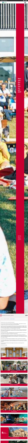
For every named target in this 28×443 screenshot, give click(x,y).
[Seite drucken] (25, 315)
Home (2, 318)
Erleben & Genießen (6, 318)
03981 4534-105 (4, 0)
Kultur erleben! (12, 318)
